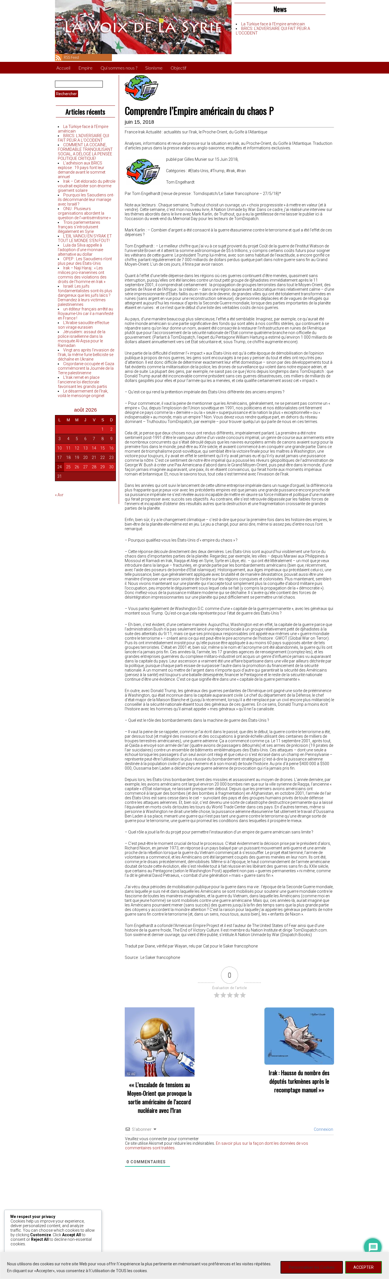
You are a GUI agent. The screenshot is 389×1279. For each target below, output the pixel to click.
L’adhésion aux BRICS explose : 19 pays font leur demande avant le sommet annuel (81, 170)
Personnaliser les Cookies (312, 1267)
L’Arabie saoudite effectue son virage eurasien (83, 325)
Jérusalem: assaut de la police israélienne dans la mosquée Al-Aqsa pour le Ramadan (81, 339)
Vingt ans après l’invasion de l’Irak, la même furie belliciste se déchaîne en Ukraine (86, 354)
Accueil (63, 67)
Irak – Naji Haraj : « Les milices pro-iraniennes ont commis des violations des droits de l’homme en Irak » (82, 275)
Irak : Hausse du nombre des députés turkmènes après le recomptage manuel (299, 1081)
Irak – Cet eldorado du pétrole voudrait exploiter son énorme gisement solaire (86, 186)
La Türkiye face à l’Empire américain (273, 24)
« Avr (59, 495)
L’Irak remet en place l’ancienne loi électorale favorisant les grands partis (82, 382)
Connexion (323, 1129)
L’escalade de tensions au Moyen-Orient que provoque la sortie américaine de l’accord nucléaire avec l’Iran (159, 1097)
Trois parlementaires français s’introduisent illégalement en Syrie (79, 227)
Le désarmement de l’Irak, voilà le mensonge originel (83, 393)
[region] (194, 1265)
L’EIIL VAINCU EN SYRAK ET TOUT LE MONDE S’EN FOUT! (85, 238)
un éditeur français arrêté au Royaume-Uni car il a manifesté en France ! (85, 313)
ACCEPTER (363, 1267)
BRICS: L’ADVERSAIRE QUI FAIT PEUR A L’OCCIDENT (83, 138)
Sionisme (154, 67)
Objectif (179, 67)
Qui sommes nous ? (119, 67)
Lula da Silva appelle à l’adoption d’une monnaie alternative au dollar (80, 250)
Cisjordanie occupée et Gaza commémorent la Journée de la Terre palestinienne (86, 368)
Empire (85, 67)
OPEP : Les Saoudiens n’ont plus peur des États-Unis (85, 261)
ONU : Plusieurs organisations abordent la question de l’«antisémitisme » (84, 213)
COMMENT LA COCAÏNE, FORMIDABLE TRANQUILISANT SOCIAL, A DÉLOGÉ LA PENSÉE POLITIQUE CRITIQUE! (85, 152)
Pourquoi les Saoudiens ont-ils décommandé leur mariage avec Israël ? (86, 199)
